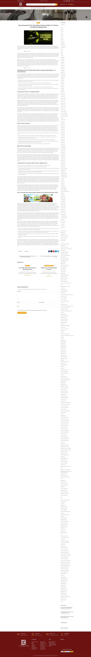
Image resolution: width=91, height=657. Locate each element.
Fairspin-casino (63, 327)
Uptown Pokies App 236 (64, 547)
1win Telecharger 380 (64, 217)
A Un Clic (56, 655)
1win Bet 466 (62, 83)
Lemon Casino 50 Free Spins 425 (65, 404)
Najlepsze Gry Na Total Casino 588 (66, 466)
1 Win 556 (62, 34)
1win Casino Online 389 (64, 114)
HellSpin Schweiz (63, 363)
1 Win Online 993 (63, 47)
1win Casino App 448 (64, 111)
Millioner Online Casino (64, 453)
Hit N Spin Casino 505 (64, 364)
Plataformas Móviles (64, 490)
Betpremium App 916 (64, 276)
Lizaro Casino (63, 441)
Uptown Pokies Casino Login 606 (65, 560)
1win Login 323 (63, 129)
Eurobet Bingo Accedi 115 (64, 320)
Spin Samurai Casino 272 (64, 524)
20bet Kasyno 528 (63, 230)
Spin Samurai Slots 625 (64, 526)
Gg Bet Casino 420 (63, 340)
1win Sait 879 (62, 183)
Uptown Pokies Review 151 (64, 567)
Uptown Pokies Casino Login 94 (65, 562)
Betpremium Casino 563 (64, 278)
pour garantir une (56, 47)
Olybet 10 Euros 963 (63, 473)
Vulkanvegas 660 (63, 585)
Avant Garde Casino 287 (64, 247)
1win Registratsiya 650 (64, 175)
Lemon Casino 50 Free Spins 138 (65, 402)
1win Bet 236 (62, 80)
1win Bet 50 (62, 85)
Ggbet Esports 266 (63, 350)
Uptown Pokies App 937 (64, 549)
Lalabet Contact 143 (63, 399)
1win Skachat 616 (63, 209)
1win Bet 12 (62, 78)
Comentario (19, 291)
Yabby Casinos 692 (63, 599)
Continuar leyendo (27, 275)
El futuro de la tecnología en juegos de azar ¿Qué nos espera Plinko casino (66, 608)
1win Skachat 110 (63, 196)
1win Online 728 (63, 163)
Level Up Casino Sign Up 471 (65, 420)
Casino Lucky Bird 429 (64, 297)
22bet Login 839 (63, 240)
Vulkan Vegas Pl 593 (63, 581)
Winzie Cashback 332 (64, 594)
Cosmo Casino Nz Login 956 (65, 307)
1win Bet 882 (62, 91)
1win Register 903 (63, 171)
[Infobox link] (23, 634)
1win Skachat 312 (63, 201)
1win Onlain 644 (63, 153)
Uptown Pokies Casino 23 (64, 557)
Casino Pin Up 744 (63, 299)
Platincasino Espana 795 (64, 495)
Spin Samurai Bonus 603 (64, 522)
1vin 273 (62, 49)
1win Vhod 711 (63, 224)
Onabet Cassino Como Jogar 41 (65, 477)
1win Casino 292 (63, 104)
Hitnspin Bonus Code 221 (64, 369)
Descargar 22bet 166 (63, 314)
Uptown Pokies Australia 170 (65, 550)
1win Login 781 (63, 139)
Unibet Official (63, 544)
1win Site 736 (62, 194)
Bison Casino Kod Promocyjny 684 (66, 283)
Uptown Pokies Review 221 (64, 568)
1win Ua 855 (62, 219)
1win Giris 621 (62, 121)
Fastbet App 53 (63, 330)
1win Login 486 (63, 134)
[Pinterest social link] (66, 1)
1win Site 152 (62, 193)
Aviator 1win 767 (63, 250)
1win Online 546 (63, 162)
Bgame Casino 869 (63, 279)
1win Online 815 (63, 165)
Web (18, 306)
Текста (62, 601)
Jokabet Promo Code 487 (64, 387)
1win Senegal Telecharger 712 (49, 265)
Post (61, 496)
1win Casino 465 (63, 106)
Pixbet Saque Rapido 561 (64, 488)
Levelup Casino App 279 (64, 427)
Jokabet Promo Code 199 (64, 386)
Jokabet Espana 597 (63, 384)
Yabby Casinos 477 (63, 598)
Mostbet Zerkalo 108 (64, 459)
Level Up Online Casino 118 (64, 423)
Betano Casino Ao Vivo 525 (65, 265)
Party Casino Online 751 (64, 483)
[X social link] (65, 1)
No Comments (68, 609)
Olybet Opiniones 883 (64, 475)
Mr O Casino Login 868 (64, 461)
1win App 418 (62, 60)
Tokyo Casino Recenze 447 (65, 537)
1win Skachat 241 (63, 199)
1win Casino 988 (63, 109)
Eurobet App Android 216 (64, 319)
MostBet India (63, 456)
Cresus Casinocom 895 (64, 309)
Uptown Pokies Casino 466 (65, 558)
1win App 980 (63, 72)
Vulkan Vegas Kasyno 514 (64, 580)
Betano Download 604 (64, 266)
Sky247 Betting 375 (63, 519)
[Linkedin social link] (68, 1)
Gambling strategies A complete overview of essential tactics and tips (67, 612)
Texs (61, 534)
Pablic (61, 478)
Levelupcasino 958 (63, 433)
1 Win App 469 (63, 42)
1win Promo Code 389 (64, 168)
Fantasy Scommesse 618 (64, 328)
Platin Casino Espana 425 (64, 491)
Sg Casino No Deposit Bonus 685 (65, 511)
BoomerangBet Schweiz (64, 291)
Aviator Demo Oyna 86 (64, 253)
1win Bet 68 (62, 88)
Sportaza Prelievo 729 (64, 532)
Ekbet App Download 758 (64, 315)
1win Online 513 (63, 160)
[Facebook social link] (63, 1)
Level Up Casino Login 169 (64, 418)
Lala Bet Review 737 (63, 394)
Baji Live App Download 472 (65, 258)
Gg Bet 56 (62, 338)
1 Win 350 (62, 31)
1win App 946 (62, 70)
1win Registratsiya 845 (64, 176)
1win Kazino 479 (63, 126)
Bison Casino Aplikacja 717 (64, 281)
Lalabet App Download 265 (65, 397)
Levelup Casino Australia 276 (65, 430)
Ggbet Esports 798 (63, 351)
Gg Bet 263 (62, 337)
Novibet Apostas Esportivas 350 (65, 469)
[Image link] (67, 651)
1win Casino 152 (63, 99)
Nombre (18, 302)
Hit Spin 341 (62, 366)
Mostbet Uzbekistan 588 (64, 458)
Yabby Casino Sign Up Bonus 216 (65, 596)
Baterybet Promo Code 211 (64, 260)
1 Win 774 (62, 37)
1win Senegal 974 (63, 186)
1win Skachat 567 (63, 206)
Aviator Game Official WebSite (65, 255)
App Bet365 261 (63, 245)
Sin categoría (63, 513)
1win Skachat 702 (63, 212)
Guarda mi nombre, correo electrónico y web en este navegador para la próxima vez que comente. (32, 310)
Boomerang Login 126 (64, 289)
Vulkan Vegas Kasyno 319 (64, 578)
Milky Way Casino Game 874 (65, 445)
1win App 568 (62, 65)
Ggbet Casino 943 (63, 348)
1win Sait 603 (63, 181)
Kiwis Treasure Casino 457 (64, 392)
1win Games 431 (63, 119)
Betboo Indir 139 (63, 271)
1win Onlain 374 (63, 150)
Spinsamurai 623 (63, 531)
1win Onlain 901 (63, 157)
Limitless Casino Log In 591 (65, 438)
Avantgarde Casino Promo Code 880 (66, 248)
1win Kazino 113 (63, 124)
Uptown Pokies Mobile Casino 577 (66, 565)
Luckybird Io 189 (63, 443)
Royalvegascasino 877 (64, 506)
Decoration (62, 312)
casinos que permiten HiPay (65, 301)
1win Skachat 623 (63, 211)
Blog (61, 284)
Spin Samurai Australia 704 (64, 521)
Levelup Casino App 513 (64, 428)
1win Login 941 (63, 142)
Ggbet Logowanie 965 (64, 358)
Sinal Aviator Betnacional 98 (65, 514)
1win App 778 (62, 68)
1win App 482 (62, 62)
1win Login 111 (62, 127)
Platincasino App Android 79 (65, 493)
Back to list (38, 256)
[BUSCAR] (56, 4)
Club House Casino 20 (64, 304)
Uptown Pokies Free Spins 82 (65, 563)
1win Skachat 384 (63, 204)
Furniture (62, 332)
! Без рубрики (63, 24)
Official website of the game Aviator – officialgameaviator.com (66, 472)
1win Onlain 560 (63, 152)
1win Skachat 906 (63, 214)
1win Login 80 (63, 140)
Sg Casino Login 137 (63, 509)
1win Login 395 (63, 132)
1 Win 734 (62, 36)
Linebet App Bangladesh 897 (65, 440)
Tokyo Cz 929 (63, 539)
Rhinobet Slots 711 (63, 501)
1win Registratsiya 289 (64, 173)
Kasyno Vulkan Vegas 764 (64, 391)
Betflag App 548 (63, 273)
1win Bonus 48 (63, 93)
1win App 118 (62, 57)
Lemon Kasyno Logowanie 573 (65, 410)
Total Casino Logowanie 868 (65, 542)
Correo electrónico (42, 302)
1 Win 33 (62, 29)
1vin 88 (62, 54)
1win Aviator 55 (63, 73)
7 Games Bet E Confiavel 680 (65, 243)
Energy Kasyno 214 (63, 317)
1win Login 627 (63, 135)
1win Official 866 (63, 147)
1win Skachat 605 (63, 207)
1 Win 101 (38, 22)
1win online (26, 251)
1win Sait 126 (62, 178)
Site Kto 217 (62, 516)
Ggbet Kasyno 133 (63, 353)
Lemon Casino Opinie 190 (64, 405)
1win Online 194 (63, 158)
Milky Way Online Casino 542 (65, 446)
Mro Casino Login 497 (64, 463)
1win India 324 (63, 122)
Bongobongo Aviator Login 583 (65, 286)
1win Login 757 (63, 137)
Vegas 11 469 (62, 575)
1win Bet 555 (62, 86)
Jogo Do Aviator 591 (63, 381)
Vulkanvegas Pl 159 (63, 586)
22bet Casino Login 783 (64, 237)
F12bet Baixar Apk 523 (64, 322)
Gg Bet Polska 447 (63, 345)
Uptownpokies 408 (63, 573)
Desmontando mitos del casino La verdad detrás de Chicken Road (67, 617)
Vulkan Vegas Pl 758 (63, 583)
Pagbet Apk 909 (63, 480)
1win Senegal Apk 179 (64, 188)
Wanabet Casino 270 (64, 593)
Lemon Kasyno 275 (63, 409)
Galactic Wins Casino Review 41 (65, 333)
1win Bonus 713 (63, 96)
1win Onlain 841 (63, 155)
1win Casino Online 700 (64, 116)
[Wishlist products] (67, 4)
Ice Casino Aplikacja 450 (64, 371)
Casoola (62, 302)
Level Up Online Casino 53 (64, 425)
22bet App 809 (63, 232)
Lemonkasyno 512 (63, 412)
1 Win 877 (62, 39)
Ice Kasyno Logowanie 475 (64, 373)
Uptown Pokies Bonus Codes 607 (66, 555)
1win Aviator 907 (63, 75)
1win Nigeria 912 (63, 145)
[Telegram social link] (69, 1)
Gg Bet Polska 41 (63, 343)
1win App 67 (62, 67)
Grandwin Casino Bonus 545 (65, 361)
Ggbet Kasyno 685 (63, 355)
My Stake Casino (63, 464)
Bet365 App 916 (63, 263)
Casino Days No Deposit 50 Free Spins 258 (67, 294)
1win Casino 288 (63, 103)
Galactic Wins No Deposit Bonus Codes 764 (67, 335)
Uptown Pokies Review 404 (65, 570)
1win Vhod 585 (63, 222)
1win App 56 (62, 63)
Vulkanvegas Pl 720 (63, 588)
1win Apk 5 (62, 55)
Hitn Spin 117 (62, 368)
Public (61, 498)
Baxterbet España (63, 261)
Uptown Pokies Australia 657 (65, 552)
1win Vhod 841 (63, 227)
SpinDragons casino (64, 527)
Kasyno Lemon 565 (63, 389)
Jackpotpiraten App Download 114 (65, 379)
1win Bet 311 (62, 81)
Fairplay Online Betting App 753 (65, 325)
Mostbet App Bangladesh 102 (65, 454)
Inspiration (62, 374)
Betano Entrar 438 (63, 268)
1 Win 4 (62, 32)
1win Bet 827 (62, 90)
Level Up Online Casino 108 (65, 422)
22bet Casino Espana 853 (64, 235)
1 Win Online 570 (63, 45)
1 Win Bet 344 (27, 265)
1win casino (20, 251)
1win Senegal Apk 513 (64, 189)
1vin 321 (62, 50)
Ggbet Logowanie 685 (64, 356)
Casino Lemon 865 (63, 296)
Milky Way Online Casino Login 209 (66, 448)
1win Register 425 (63, 170)
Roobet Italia (62, 503)
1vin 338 (62, 52)
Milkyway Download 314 (64, 451)
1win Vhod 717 (63, 225)
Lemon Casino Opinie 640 (64, 407)
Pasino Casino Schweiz (64, 485)
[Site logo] (21, 4)
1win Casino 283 (63, 101)
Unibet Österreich (63, 545)
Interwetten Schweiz (64, 376)
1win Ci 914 (62, 117)
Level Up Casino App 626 (64, 417)
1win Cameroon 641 (63, 98)
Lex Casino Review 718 (64, 435)
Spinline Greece (63, 529)
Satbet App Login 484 (64, 508)
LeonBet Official (63, 415)
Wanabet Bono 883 (63, 591)
